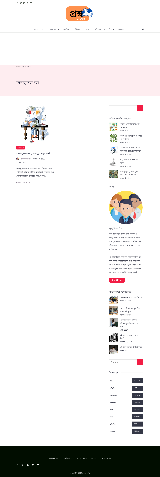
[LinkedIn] (24, 3)
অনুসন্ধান (140, 108)
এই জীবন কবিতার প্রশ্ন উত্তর (131, 347)
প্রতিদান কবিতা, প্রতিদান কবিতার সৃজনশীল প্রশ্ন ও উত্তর (129, 323)
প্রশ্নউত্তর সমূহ (82, 458)
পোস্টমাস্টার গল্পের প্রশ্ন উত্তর (131, 297)
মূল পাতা (93, 458)
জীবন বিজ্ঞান (53, 29)
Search (140, 362)
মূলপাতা (36, 29)
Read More (21, 182)
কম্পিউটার (98, 29)
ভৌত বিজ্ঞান (66, 29)
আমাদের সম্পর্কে (53, 458)
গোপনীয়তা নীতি (67, 458)
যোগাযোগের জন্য (106, 458)
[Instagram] (21, 3)
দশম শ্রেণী (20, 147)
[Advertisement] (80, 49)
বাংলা (43, 29)
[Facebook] (17, 3)
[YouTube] (31, 3)
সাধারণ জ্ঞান (121, 29)
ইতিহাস (77, 29)
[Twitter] (28, 3)
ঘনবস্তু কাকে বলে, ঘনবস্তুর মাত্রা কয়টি (33, 153)
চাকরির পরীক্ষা (108, 29)
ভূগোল (87, 29)
